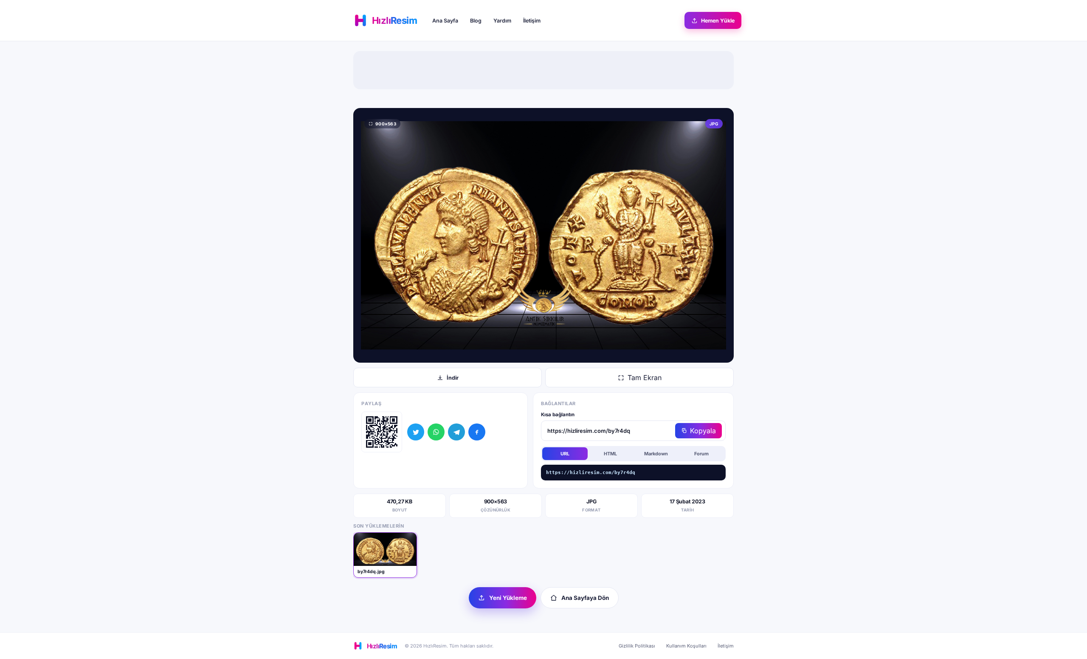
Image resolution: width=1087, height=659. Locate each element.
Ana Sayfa (445, 20)
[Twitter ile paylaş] (415, 431)
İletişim (532, 20)
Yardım (502, 20)
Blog (476, 20)
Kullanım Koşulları (686, 646)
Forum (701, 454)
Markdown (656, 454)
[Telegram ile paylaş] (456, 431)
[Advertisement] (543, 70)
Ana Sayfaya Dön (585, 597)
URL (564, 454)
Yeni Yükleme (508, 597)
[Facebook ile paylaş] (476, 431)
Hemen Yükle (718, 20)
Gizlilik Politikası (637, 646)
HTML (610, 454)
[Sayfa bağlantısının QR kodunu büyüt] (381, 432)
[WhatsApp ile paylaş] (436, 431)
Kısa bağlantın (557, 415)
